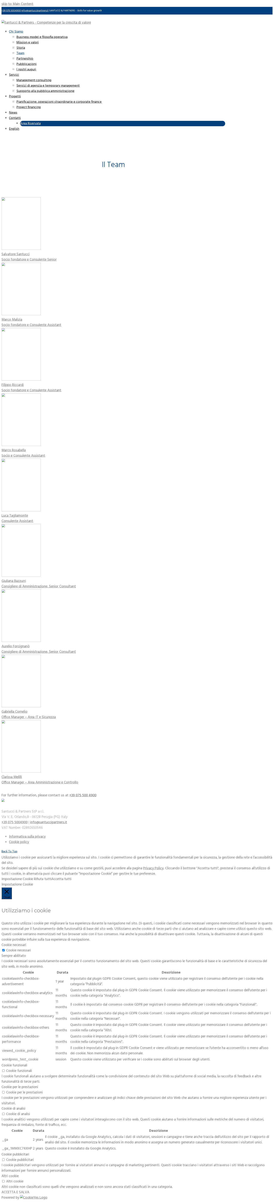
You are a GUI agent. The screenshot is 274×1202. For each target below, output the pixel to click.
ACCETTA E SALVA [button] (15, 1192)
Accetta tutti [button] (61, 879)
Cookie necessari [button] (13, 945)
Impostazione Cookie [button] (17, 879)
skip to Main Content (17, 4)
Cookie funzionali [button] (14, 1065)
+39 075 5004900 (11, 11)
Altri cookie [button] (10, 1176)
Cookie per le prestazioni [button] (19, 1087)
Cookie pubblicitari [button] (15, 1154)
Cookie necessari (18, 950)
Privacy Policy (153, 868)
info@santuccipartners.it (35, 11)
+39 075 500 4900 (82, 795)
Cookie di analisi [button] (13, 1109)
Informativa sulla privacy (27, 837)
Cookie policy (19, 842)
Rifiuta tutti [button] (42, 879)
